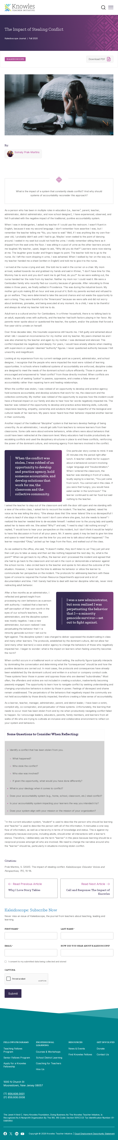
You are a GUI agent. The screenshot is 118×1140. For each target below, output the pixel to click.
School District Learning (49, 1057)
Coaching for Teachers (48, 1063)
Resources (75, 1042)
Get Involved (106, 1042)
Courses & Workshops (48, 1051)
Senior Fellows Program (16, 1057)
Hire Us (40, 1069)
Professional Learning (45, 1044)
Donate (101, 1048)
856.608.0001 (16, 1093)
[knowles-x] (11, 1134)
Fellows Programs (16, 1042)
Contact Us (103, 1054)
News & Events (76, 1048)
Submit (13, 993)
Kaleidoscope (15, 59)
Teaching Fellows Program (12, 1050)
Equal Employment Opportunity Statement (95, 1133)
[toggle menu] (110, 8)
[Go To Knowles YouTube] (22, 1133)
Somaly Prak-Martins (27, 152)
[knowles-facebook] (5, 1133)
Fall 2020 (33, 38)
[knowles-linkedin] (16, 1134)
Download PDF (97, 59)
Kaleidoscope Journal (15, 38)
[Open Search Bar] (103, 7)
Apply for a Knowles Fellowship (14, 1065)
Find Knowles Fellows (80, 1054)
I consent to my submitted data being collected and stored (37, 961)
